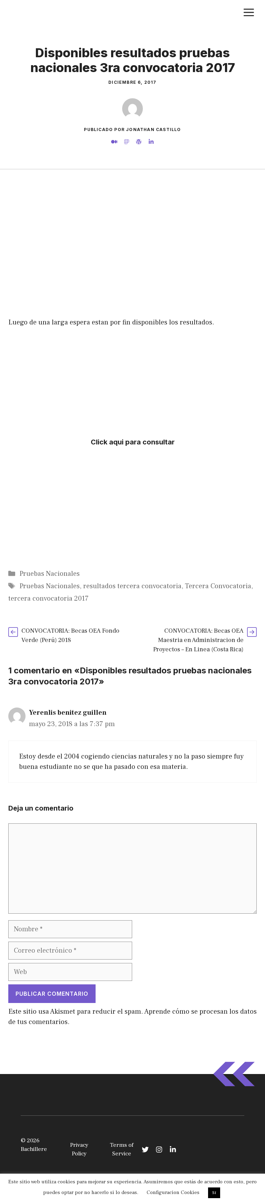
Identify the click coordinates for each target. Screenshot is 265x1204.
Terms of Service (122, 1149)
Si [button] (214, 1192)
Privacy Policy (79, 1149)
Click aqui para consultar (133, 442)
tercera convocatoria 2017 (48, 598)
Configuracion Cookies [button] (173, 1192)
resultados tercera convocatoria (132, 586)
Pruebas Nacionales (49, 573)
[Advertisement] (132, 196)
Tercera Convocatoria (218, 586)
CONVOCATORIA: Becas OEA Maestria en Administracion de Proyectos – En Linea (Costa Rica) (198, 640)
